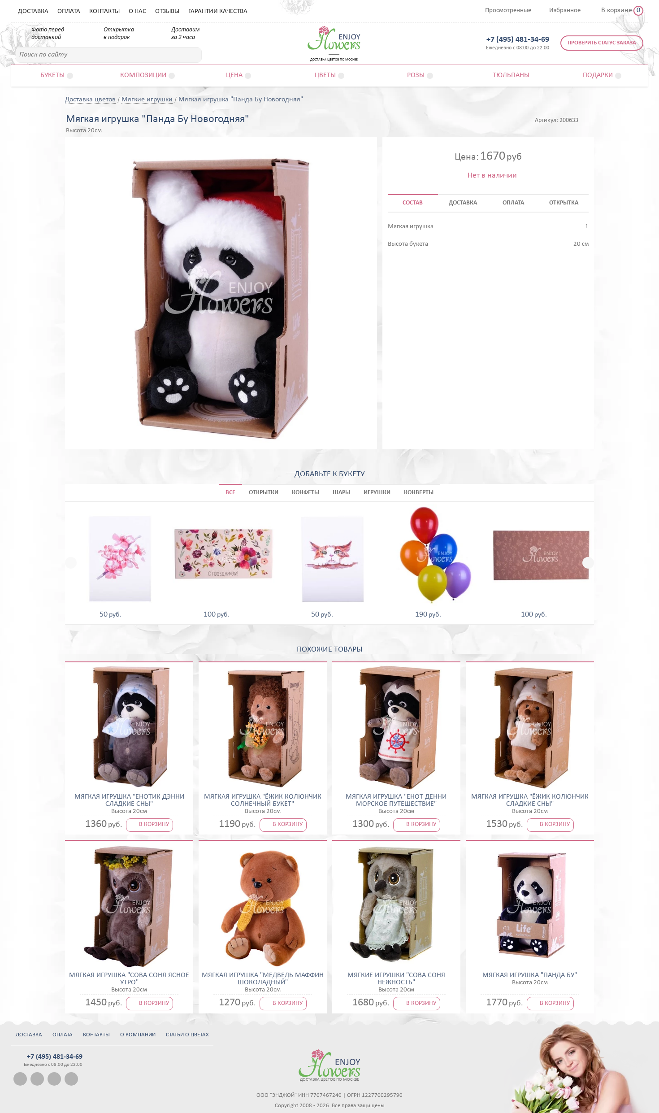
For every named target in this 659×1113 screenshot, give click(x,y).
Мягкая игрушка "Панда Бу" (529, 975)
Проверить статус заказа (602, 43)
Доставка (33, 11)
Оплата (68, 11)
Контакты (104, 11)
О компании (138, 1035)
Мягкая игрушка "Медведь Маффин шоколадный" (263, 979)
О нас (137, 11)
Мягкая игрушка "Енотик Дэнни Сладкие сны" (129, 800)
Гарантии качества (217, 11)
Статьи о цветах (187, 1035)
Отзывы (167, 11)
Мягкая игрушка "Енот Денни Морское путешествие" (396, 800)
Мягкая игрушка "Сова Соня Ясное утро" (129, 979)
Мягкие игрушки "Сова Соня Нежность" (396, 979)
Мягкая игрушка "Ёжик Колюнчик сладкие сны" (530, 800)
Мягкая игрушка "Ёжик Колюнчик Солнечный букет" (262, 800)
